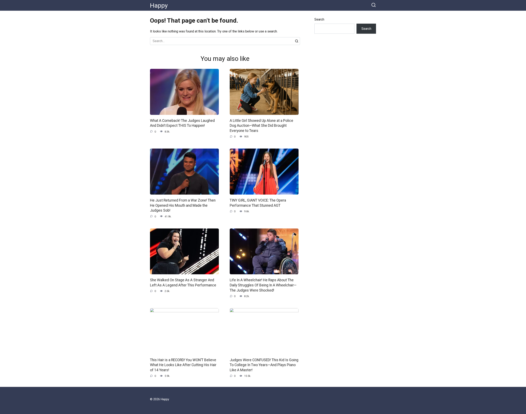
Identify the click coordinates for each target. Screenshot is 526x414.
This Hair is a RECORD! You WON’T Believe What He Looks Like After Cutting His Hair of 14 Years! (183, 365)
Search (319, 19)
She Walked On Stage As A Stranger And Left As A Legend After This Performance (183, 282)
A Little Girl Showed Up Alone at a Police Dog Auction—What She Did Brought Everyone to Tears (261, 126)
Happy (159, 5)
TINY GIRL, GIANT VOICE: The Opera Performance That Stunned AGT (258, 203)
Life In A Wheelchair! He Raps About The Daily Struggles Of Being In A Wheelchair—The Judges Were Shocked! (263, 285)
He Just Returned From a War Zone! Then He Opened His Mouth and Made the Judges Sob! (183, 205)
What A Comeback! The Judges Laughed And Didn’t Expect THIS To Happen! (182, 123)
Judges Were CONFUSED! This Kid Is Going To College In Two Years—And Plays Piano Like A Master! (264, 365)
